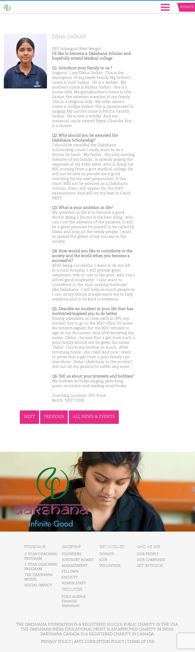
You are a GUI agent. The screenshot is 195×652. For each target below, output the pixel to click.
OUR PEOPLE (148, 554)
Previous (54, 417)
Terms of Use (140, 642)
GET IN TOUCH (150, 566)
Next (29, 417)
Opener (165, 7)
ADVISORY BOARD (77, 560)
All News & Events (94, 417)
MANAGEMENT (75, 566)
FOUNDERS (71, 554)
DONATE (106, 554)
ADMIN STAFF (74, 583)
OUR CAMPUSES (151, 560)
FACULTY (70, 577)
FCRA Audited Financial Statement (73, 601)
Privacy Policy (56, 642)
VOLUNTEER (110, 566)
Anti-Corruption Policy (99, 642)
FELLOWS (70, 571)
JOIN (103, 560)
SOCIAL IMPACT (38, 585)
